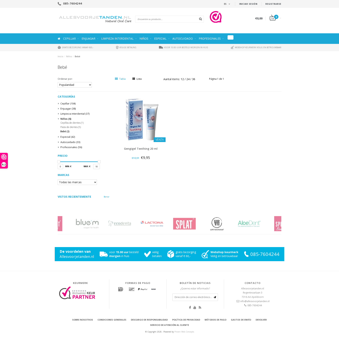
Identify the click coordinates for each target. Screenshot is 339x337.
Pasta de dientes (70, 127)
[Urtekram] (203, 223)
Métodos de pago (215, 319)
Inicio (60, 56)
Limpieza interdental (117, 38)
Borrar (106, 196)
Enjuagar (88, 38)
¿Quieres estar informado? (195, 288)
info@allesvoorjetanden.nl (255, 301)
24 (188, 79)
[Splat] (171, 223)
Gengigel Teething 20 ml (141, 148)
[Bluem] (74, 223)
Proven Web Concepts (184, 331)
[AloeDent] (236, 223)
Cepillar (69, 38)
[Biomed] (268, 223)
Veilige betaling (127, 47)
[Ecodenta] (106, 223)
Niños (143, 38)
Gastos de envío (241, 319)
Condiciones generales (112, 319)
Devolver (261, 319)
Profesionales (210, 38)
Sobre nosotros (82, 319)
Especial (160, 38)
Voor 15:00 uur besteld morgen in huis (185, 47)
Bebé (77, 56)
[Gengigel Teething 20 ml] (141, 119)
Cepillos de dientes (72, 122)
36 (193, 79)
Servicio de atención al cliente (169, 324)
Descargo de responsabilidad (149, 319)
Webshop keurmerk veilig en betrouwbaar (257, 47)
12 (183, 79)
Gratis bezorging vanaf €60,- (77, 47)
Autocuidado (182, 38)
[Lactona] (138, 223)
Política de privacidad (186, 319)
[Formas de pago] (121, 289)
